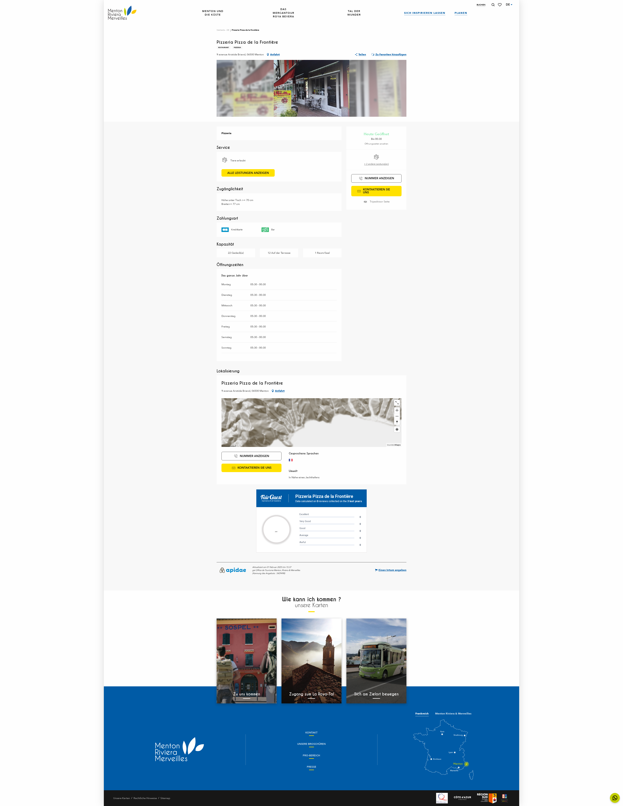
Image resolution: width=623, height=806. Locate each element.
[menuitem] (122, 13)
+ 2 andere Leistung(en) (376, 164)
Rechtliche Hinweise (145, 798)
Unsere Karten (121, 798)
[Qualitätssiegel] (442, 798)
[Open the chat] (615, 798)
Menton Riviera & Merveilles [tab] (453, 713)
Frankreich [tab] (422, 713)
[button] (493, 5)
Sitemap (165, 798)
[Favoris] (500, 4)
